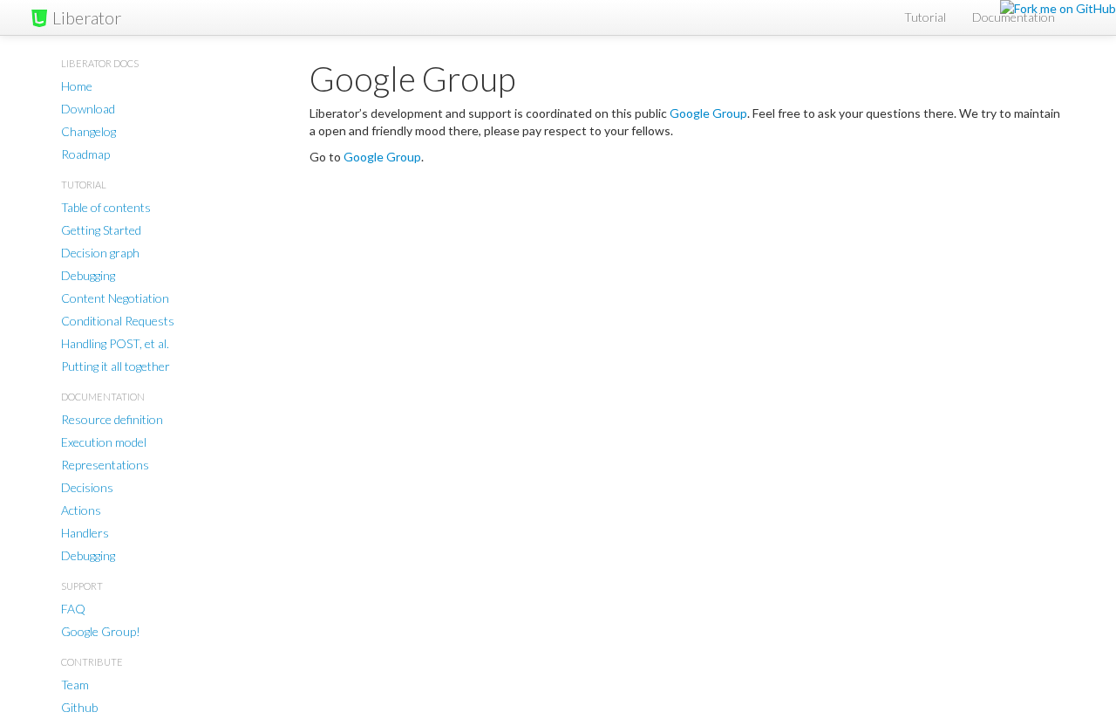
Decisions (87, 487)
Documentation (1013, 17)
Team (75, 684)
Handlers (85, 532)
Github (79, 707)
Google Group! (100, 631)
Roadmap (85, 154)
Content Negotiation (115, 298)
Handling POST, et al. (115, 343)
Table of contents (106, 207)
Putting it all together (115, 366)
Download (88, 108)
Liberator (86, 17)
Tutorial (925, 17)
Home (76, 86)
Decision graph (100, 252)
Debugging (88, 275)
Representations (105, 464)
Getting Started (101, 230)
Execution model (103, 442)
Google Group (708, 113)
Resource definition (112, 419)
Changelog (88, 131)
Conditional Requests (117, 320)
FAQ (73, 608)
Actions (81, 510)
